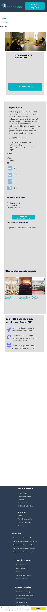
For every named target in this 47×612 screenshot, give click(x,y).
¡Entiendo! (38, 608)
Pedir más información (23, 217)
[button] (43, 41)
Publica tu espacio (35, 6)
